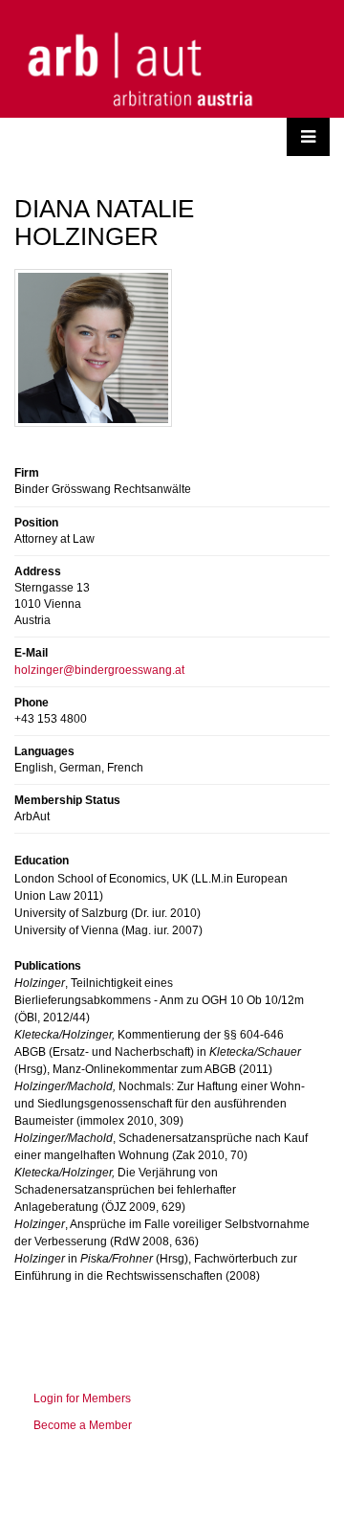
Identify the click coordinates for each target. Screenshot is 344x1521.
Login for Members (82, 1398)
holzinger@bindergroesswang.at (99, 670)
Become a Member (82, 1425)
